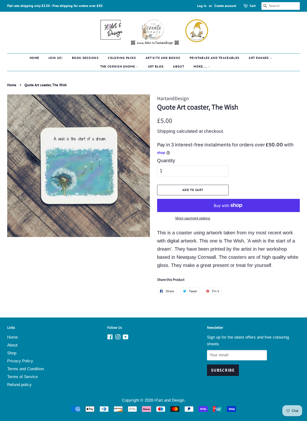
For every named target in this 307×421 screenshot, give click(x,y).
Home (34, 58)
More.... (201, 66)
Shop (11, 353)
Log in (202, 6)
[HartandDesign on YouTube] (125, 337)
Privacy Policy (20, 361)
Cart (253, 6)
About (178, 66)
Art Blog (156, 66)
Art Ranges (259, 58)
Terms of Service (22, 377)
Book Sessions (85, 58)
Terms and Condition (25, 369)
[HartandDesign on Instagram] (117, 337)
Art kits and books (163, 58)
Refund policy (19, 384)
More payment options (192, 218)
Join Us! (55, 58)
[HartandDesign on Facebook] (110, 337)
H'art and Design (169, 400)
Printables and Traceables (215, 58)
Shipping (166, 131)
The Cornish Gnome (118, 66)
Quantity (166, 160)
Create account (225, 6)
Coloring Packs (122, 58)
